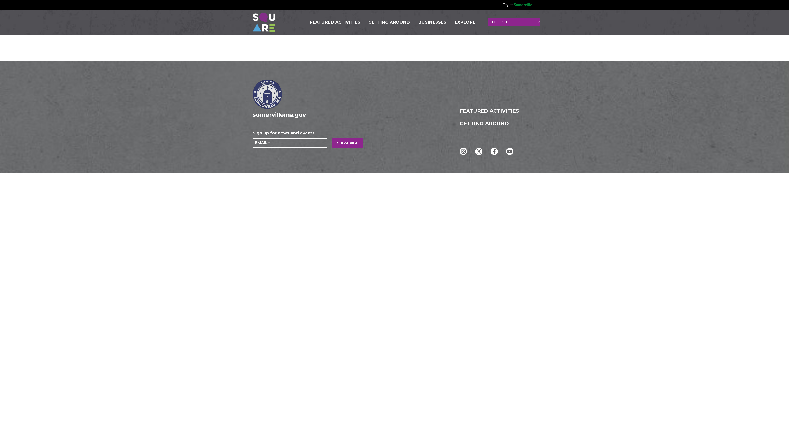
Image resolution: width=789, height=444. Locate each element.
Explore (464, 22)
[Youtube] (509, 151)
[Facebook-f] (494, 151)
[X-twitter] (478, 151)
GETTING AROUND (389, 22)
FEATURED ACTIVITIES (335, 22)
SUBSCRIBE (347, 143)
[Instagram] (463, 151)
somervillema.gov (279, 114)
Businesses (432, 22)
